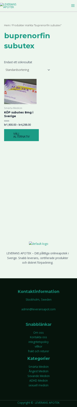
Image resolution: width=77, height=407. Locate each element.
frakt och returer (38, 351)
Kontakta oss (38, 337)
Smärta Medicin (39, 367)
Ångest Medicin (38, 371)
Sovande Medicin (39, 376)
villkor (38, 346)
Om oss (38, 332)
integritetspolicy (39, 342)
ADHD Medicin (38, 380)
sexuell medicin (38, 385)
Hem (7, 25)
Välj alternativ (21, 135)
